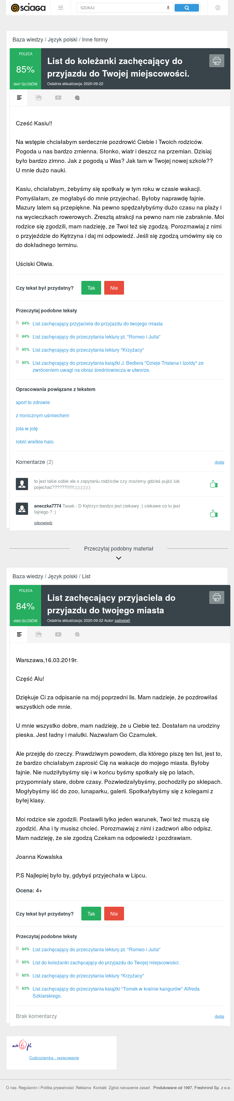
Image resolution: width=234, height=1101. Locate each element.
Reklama (83, 1087)
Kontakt (100, 1087)
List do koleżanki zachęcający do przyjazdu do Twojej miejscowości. (106, 962)
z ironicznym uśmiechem (42, 415)
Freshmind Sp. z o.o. (212, 1087)
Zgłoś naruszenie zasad (129, 1087)
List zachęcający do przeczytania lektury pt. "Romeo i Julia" (97, 336)
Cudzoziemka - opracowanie (54, 1057)
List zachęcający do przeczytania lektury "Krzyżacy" (88, 349)
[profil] (218, 7)
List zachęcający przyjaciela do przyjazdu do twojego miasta (98, 323)
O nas (11, 1087)
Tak (91, 287)
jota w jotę (27, 428)
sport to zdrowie (33, 402)
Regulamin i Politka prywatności (46, 1087)
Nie (114, 287)
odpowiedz (43, 522)
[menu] (61, 7)
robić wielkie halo (35, 441)
